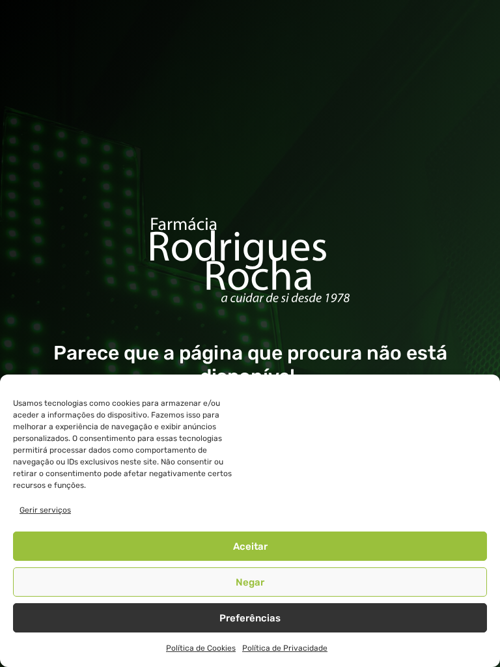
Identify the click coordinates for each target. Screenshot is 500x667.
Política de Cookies (201, 648)
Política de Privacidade (284, 648)
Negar (250, 582)
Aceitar (250, 546)
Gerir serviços (45, 510)
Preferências (250, 618)
